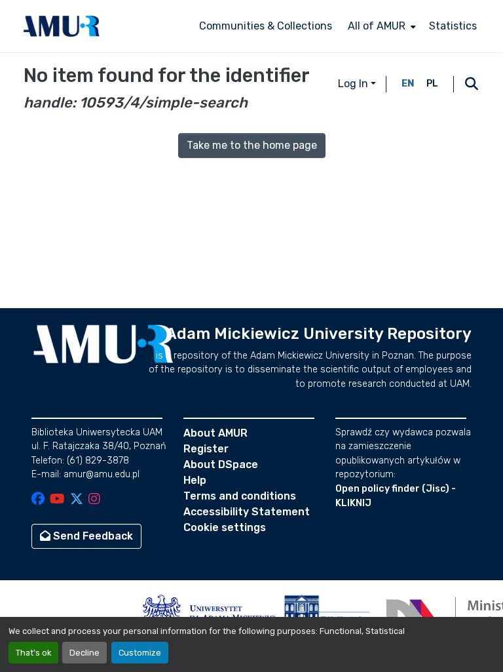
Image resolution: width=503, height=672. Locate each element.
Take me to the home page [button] (252, 145)
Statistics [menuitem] (453, 26)
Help (194, 480)
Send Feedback (91, 536)
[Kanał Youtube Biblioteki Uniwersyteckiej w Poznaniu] (57, 500)
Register (206, 449)
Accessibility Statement (246, 511)
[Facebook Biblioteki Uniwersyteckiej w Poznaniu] (38, 500)
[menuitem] (380, 26)
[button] (62, 26)
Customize (140, 653)
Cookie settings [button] (224, 527)
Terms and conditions (239, 496)
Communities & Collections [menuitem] (265, 26)
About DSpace (220, 464)
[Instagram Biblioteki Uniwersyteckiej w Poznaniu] (94, 500)
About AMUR (215, 433)
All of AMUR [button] (376, 26)
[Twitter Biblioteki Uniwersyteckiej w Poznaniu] (76, 500)
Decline (84, 653)
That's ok (33, 653)
